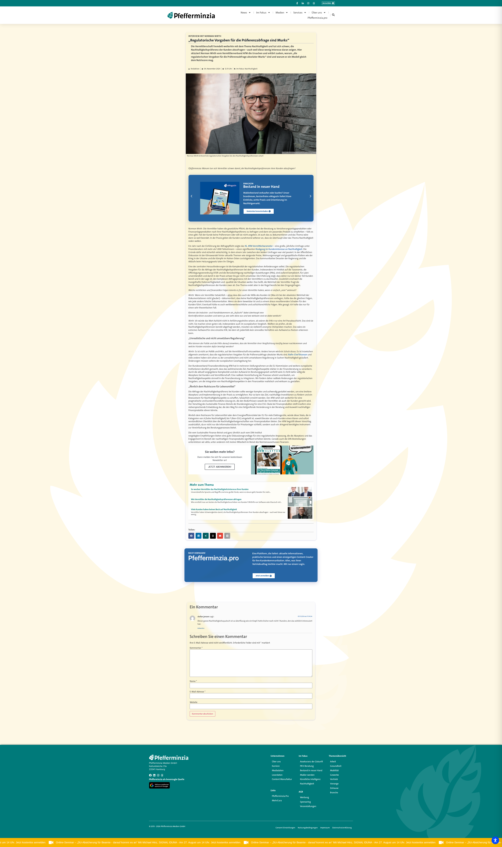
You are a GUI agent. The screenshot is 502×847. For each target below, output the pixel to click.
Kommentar (196, 648)
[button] (191, 196)
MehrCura (277, 800)
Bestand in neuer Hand (311, 770)
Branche (334, 792)
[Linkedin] (154, 775)
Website (193, 702)
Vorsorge (334, 783)
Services (298, 12)
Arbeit (333, 761)
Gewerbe (334, 774)
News (244, 12)
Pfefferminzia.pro (317, 17)
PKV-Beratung (307, 766)
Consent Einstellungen (285, 827)
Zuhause (334, 788)
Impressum (325, 827)
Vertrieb (334, 779)
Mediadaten (278, 770)
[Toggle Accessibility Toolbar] (495, 840)
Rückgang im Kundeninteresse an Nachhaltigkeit (279, 249)
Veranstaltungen (308, 806)
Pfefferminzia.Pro (280, 796)
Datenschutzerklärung (342, 827)
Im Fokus (261, 12)
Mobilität (334, 770)
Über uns (317, 12)
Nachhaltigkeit (307, 783)
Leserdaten (277, 774)
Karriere (276, 766)
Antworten (201, 628)
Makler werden (307, 774)
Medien (280, 12)
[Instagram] (158, 775)
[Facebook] (150, 775)
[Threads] (162, 775)
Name (193, 681)
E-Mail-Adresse (197, 692)
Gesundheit (335, 766)
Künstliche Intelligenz (310, 779)
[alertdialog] (251, 842)
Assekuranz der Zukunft (311, 761)
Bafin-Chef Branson (297, 354)
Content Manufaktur (282, 779)
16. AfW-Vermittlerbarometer (259, 246)
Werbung (304, 797)
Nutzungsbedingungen (308, 827)
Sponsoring (305, 801)
